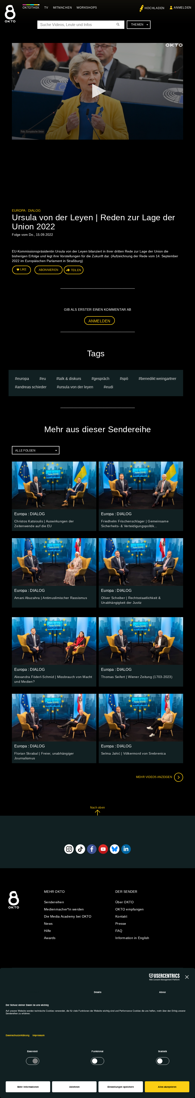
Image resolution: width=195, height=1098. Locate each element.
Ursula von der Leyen (76, 387)
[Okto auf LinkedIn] (126, 849)
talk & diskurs (69, 379)
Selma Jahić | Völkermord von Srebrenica (133, 753)
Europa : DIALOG (26, 210)
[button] (97, 90)
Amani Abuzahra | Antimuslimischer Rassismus (50, 598)
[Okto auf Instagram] (69, 849)
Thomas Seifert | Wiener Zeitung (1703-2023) (136, 677)
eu (44, 379)
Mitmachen (62, 7)
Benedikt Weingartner (158, 379)
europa (23, 379)
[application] (97, 91)
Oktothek (31, 7)
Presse (120, 923)
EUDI (109, 387)
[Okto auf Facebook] (92, 849)
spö (125, 379)
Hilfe (47, 931)
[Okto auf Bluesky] (114, 849)
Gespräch (101, 379)
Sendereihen (54, 902)
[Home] (13, 909)
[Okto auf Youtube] (103, 849)
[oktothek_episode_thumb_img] (54, 485)
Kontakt (121, 916)
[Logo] (174, 45)
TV (46, 7)
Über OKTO (124, 902)
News (48, 923)
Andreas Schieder (31, 387)
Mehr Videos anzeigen (154, 777)
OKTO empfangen (129, 909)
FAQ (118, 931)
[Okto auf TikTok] (80, 849)
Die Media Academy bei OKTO (68, 916)
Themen (137, 24)
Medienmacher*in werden (64, 909)
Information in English (132, 938)
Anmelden (99, 321)
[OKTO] (10, 18)
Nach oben (97, 807)
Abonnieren (48, 270)
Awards (50, 938)
